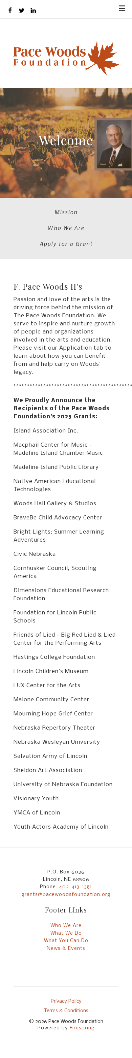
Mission (66, 212)
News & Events (66, 948)
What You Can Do (66, 940)
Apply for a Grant (66, 243)
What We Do (66, 933)
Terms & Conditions (66, 1011)
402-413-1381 (75, 887)
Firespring (82, 1028)
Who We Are (66, 227)
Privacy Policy (66, 1001)
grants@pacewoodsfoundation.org (66, 894)
